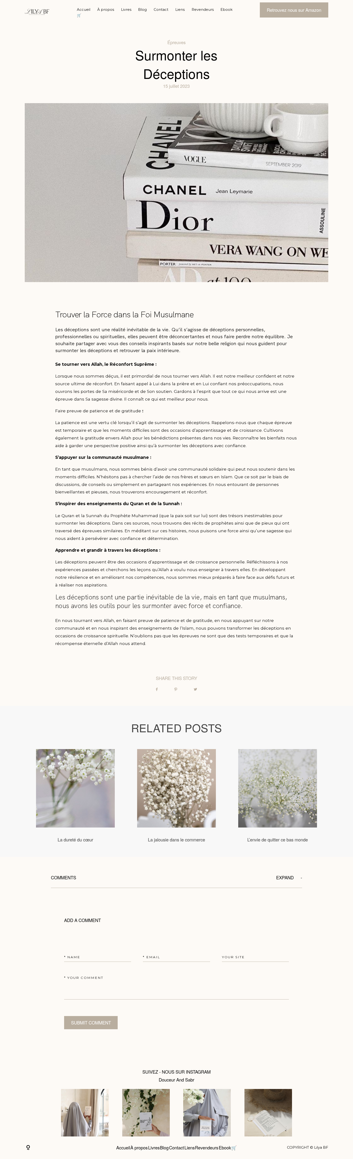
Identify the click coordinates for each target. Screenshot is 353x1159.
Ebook (226, 9)
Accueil (83, 9)
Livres (126, 9)
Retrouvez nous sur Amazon (294, 10)
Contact (161, 9)
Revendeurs (203, 9)
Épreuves (176, 42)
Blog (142, 9)
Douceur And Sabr (176, 1079)
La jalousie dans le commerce (176, 796)
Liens (180, 9)
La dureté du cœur (75, 796)
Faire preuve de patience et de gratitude (98, 410)
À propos (105, 9)
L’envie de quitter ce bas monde (277, 796)
